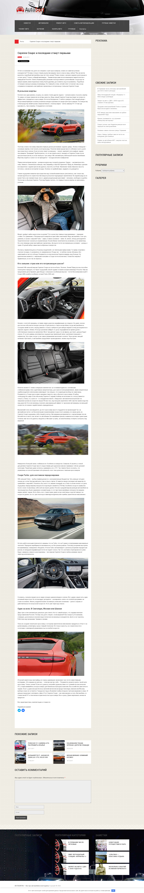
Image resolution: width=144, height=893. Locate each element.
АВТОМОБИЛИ (43, 23)
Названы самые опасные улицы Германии (111, 130)
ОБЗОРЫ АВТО (57, 29)
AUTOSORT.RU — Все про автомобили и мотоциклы (32, 886)
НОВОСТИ (27, 23)
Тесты (22, 41)
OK (113, 890)
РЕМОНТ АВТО (61, 23)
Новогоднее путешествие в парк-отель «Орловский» (117, 843)
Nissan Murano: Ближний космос (77, 756)
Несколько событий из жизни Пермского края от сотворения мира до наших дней (117, 868)
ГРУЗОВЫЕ (71, 29)
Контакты (82, 29)
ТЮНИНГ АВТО (23, 29)
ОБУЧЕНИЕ (40, 29)
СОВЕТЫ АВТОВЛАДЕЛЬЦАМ (84, 23)
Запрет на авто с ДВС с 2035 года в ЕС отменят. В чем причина (77, 868)
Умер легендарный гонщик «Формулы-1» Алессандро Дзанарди (77, 855)
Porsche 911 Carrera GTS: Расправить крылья (38, 744)
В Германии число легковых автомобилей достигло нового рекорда (76, 843)
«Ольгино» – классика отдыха (116, 855)
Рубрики (98, 170)
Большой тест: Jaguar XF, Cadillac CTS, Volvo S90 (38, 756)
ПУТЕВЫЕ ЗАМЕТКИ (108, 23)
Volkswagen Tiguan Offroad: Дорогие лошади (78, 744)
